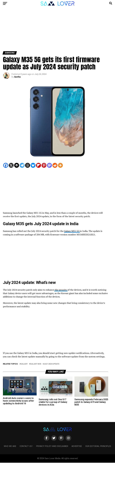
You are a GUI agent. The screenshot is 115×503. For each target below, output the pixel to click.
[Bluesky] (33, 165)
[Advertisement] (57, 30)
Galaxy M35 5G (72, 231)
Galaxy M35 (35, 364)
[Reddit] (54, 165)
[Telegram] (22, 165)
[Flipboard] (38, 165)
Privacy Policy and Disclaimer (52, 446)
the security (60, 289)
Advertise (77, 446)
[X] (11, 165)
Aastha (17, 77)
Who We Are (10, 446)
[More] (60, 165)
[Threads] (27, 165)
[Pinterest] (44, 165)
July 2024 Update (51, 364)
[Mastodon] (49, 165)
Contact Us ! (26, 446)
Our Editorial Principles (98, 446)
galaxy (24, 364)
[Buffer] (16, 165)
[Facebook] (5, 165)
